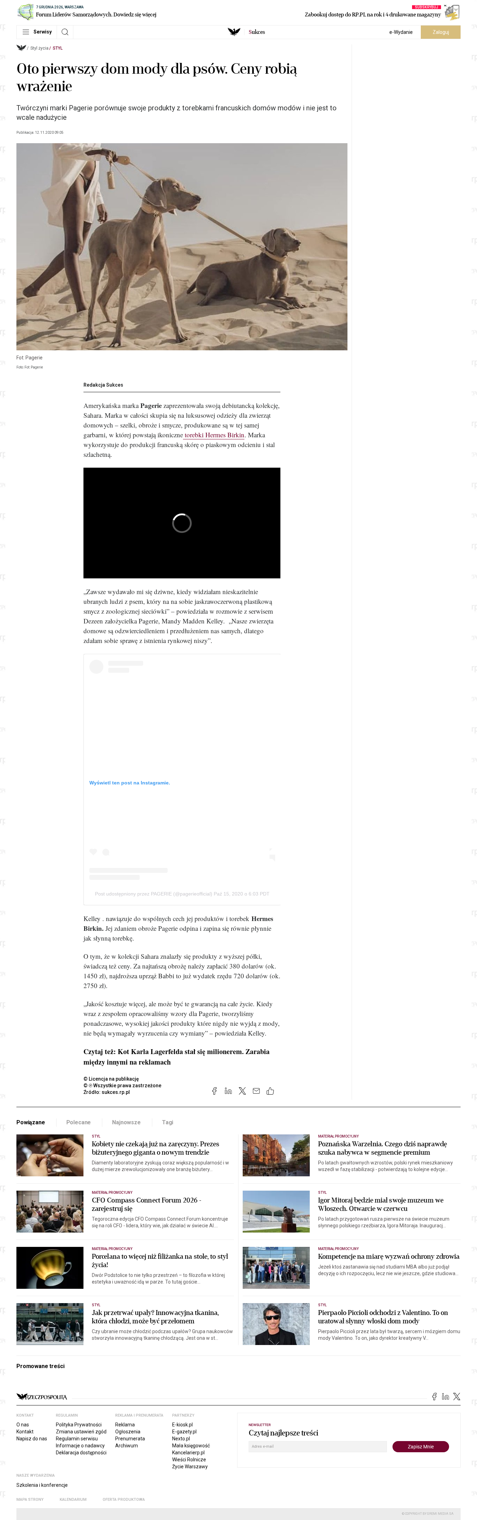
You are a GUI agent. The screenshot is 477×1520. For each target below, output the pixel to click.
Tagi (167, 1122)
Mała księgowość (191, 1445)
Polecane (78, 1122)
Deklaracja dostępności (81, 1452)
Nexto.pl (181, 1438)
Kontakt (25, 1431)
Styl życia (39, 48)
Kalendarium (73, 1499)
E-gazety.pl (184, 1431)
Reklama (125, 1424)
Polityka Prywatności (79, 1424)
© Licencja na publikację (111, 1079)
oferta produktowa (124, 1499)
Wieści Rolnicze (189, 1459)
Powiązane (30, 1122)
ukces (257, 32)
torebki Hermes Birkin (213, 434)
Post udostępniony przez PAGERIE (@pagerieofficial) (153, 894)
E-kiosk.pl (182, 1424)
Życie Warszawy (190, 1466)
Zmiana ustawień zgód (81, 1431)
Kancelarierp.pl (188, 1452)
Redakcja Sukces (103, 385)
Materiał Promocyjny (112, 1249)
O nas (22, 1424)
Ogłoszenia (127, 1431)
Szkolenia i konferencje (42, 1485)
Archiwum (126, 1445)
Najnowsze (126, 1122)
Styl (58, 48)
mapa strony (30, 1499)
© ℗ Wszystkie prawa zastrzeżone (122, 1085)
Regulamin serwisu (77, 1438)
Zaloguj (441, 32)
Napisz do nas (31, 1438)
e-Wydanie (401, 32)
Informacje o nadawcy (80, 1445)
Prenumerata (130, 1438)
